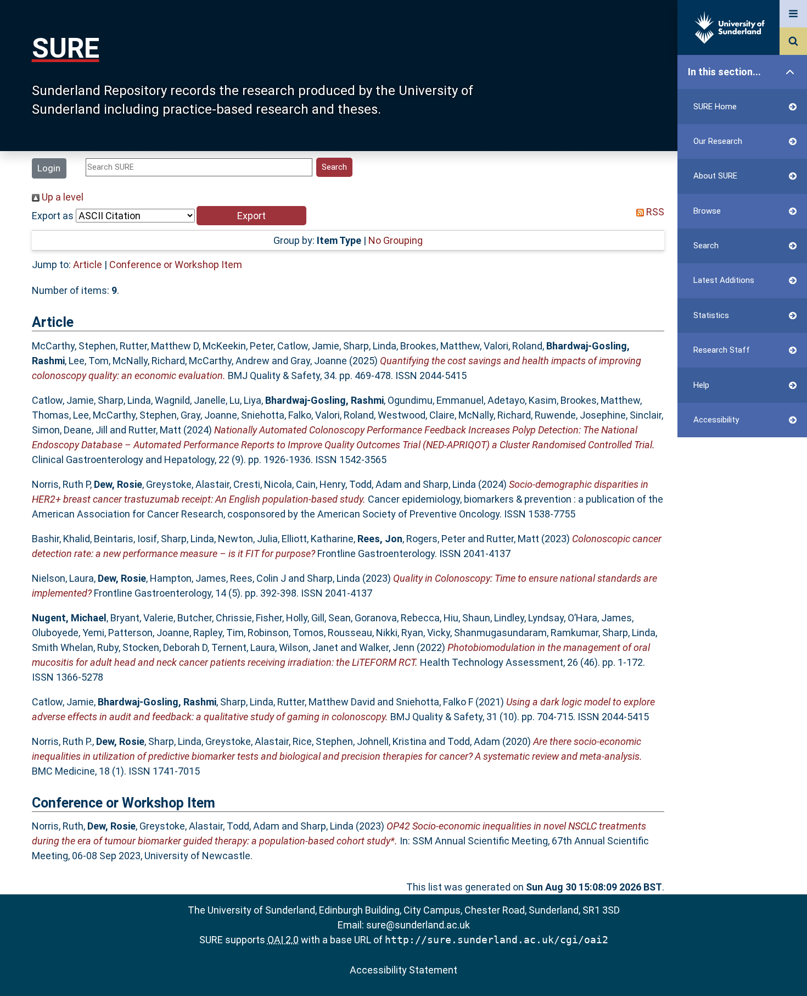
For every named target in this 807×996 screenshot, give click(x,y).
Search (706, 246)
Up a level (61, 197)
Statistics (711, 315)
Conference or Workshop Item (175, 264)
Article (87, 264)
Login (48, 168)
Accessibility (716, 420)
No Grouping (395, 240)
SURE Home (715, 107)
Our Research (717, 141)
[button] (251, 215)
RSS (654, 212)
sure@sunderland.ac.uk (418, 925)
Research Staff (721, 350)
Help (701, 385)
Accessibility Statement (403, 970)
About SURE (715, 176)
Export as (53, 215)
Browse (707, 211)
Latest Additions (723, 280)
